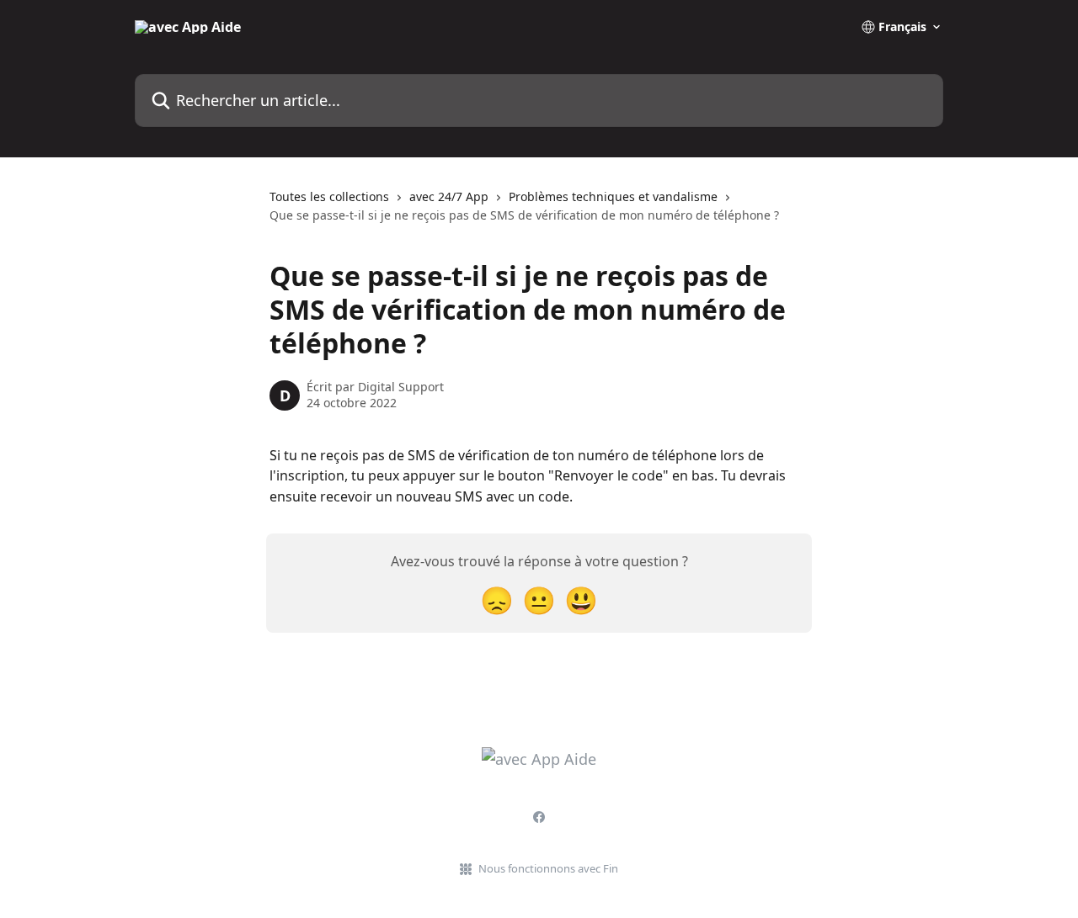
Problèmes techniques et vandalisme (613, 196)
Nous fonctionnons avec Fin (548, 868)
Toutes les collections (329, 196)
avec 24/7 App (448, 196)
